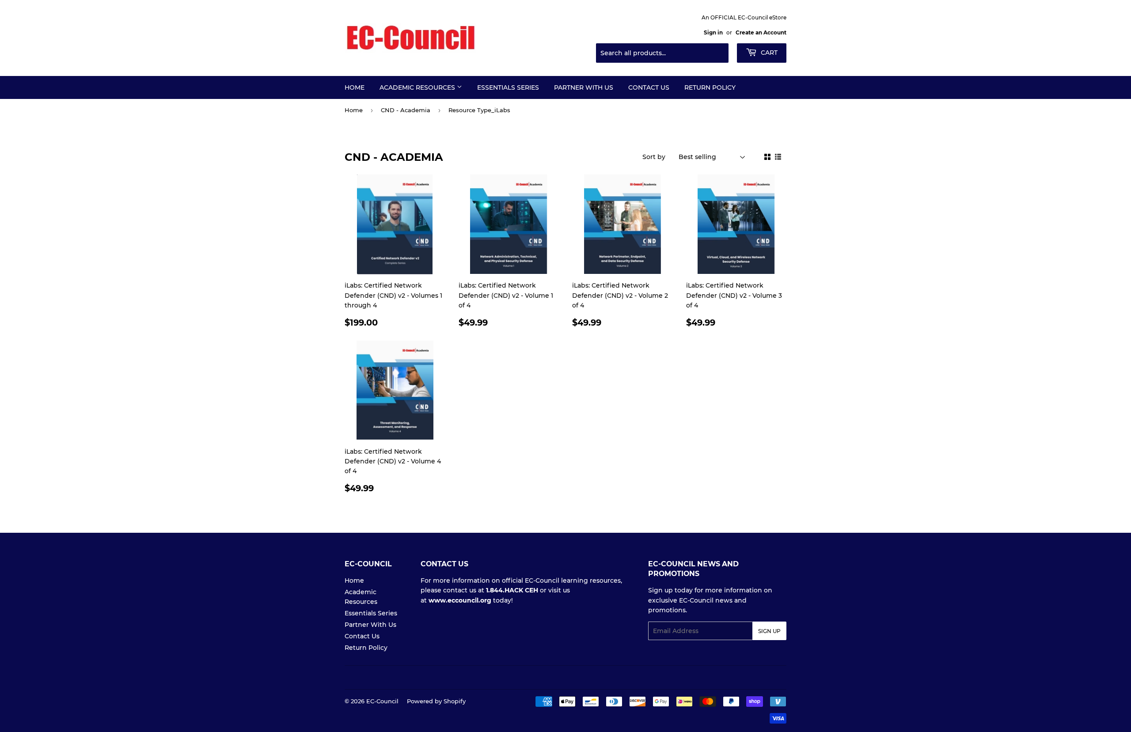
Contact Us (648, 87)
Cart (768, 53)
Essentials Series (508, 87)
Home (354, 87)
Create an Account (761, 32)
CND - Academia (405, 110)
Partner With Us (583, 87)
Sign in (713, 32)
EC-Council (382, 701)
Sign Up (769, 631)
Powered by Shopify (436, 701)
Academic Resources (418, 87)
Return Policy (710, 87)
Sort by (653, 157)
